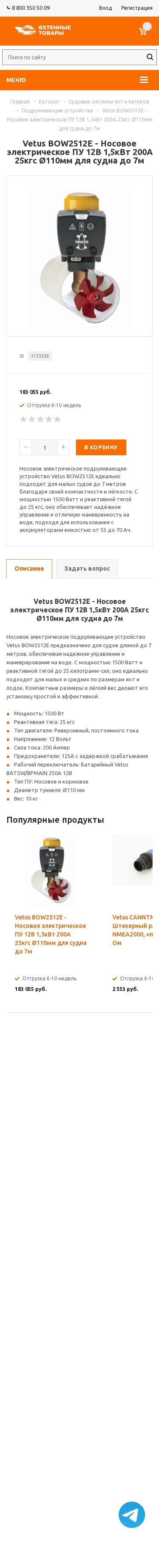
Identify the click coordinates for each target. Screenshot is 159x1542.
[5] (57, 419)
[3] (40, 419)
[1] (24, 419)
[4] (49, 419)
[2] (32, 419)
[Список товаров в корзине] (147, 36)
